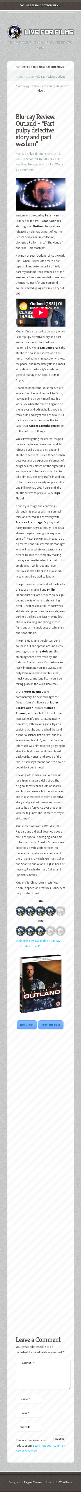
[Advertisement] (48, 100)
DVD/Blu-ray (46, 159)
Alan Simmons (38, 153)
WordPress (65, 1482)
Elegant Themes (33, 1482)
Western (60, 164)
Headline (21, 164)
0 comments (26, 170)
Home (19, 76)
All (36, 159)
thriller (50, 164)
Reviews (32, 164)
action (30, 76)
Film (58, 159)
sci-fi (42, 164)
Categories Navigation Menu (43, 67)
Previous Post (50, 1024)
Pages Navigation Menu (43, 5)
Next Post (27, 1024)
